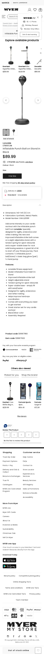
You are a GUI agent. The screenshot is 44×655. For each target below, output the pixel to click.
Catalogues (7, 484)
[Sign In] (29, 10)
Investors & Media (10, 525)
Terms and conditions (14, 588)
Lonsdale (7, 143)
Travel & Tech (7, 23)
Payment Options (10, 461)
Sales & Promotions (31, 489)
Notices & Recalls (30, 493)
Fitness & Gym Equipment (11, 25)
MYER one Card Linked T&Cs (15, 594)
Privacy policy (34, 594)
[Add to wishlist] (38, 650)
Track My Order (9, 457)
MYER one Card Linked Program (12, 490)
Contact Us (27, 465)
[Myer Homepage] (11, 11)
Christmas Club (9, 533)
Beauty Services (29, 480)
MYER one (7, 508)
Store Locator (28, 469)
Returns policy (9, 576)
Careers (6, 516)
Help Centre (28, 457)
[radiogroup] (22, 176)
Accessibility (28, 497)
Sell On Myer (8, 537)
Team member (22, 600)
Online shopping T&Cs (22, 582)
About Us (6, 520)
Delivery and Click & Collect (11, 470)
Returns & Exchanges (11, 476)
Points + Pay (8, 465)
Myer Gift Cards (9, 512)
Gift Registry (28, 484)
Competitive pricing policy (29, 576)
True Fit (6, 480)
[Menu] (3, 16)
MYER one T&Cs (32, 588)
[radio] (12, 176)
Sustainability (8, 529)
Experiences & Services (29, 475)
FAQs (25, 461)
